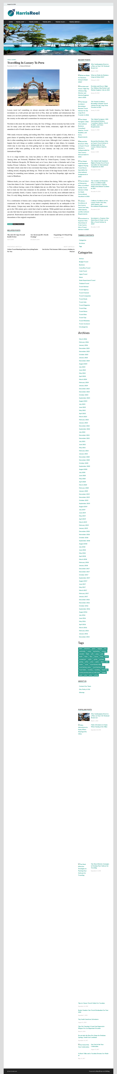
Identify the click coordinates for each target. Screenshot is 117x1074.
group (97, 654)
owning (95, 659)
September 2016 (84, 609)
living (101, 656)
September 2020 (84, 466)
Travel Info (47, 22)
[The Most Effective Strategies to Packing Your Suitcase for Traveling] (84, 864)
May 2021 (82, 447)
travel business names (85, 667)
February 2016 (84, 630)
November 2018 (84, 534)
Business (82, 265)
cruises (89, 651)
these (102, 662)
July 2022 (82, 432)
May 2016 (82, 621)
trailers (81, 664)
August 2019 (83, 506)
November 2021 (84, 438)
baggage (100, 648)
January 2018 (83, 565)
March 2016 (83, 627)
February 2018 (84, 562)
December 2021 (84, 435)
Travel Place (60, 22)
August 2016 (83, 612)
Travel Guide (33, 22)
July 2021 (82, 441)
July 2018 (82, 547)
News (81, 277)
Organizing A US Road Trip (63, 235)
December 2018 (84, 531)
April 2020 (82, 482)
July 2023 (82, 404)
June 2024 (82, 370)
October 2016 (83, 606)
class (105, 648)
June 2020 (82, 475)
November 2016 (84, 603)
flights (87, 654)
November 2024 (84, 361)
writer (90, 675)
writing (96, 675)
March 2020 (83, 485)
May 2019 (82, 516)
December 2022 (84, 426)
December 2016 (84, 599)
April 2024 (82, 376)
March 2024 (83, 379)
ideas (91, 656)
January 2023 (83, 423)
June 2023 (82, 407)
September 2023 (84, 398)
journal (96, 656)
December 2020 (84, 457)
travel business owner (98, 667)
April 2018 (82, 556)
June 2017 (82, 584)
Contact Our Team (85, 686)
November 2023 (84, 392)
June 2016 (82, 618)
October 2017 (83, 575)
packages (101, 659)
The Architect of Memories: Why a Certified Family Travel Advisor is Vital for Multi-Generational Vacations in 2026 (100, 184)
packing (81, 662)
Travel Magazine (84, 305)
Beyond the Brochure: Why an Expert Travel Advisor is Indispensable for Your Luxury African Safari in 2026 (99, 145)
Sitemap (81, 692)
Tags (80, 246)
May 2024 (82, 373)
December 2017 (84, 568)
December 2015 (84, 637)
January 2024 (83, 385)
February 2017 (84, 593)
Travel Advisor (84, 286)
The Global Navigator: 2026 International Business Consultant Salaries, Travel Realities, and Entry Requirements (99, 123)
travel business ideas (95, 664)
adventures (87, 648)
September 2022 (84, 429)
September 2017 (84, 578)
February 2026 (84, 342)
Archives (82, 243)
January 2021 (83, 454)
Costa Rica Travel (84, 268)
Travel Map (82, 308)
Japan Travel (83, 274)
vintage (104, 672)
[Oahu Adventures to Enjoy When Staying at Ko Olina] (84, 725)
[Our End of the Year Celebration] (84, 1045)
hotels (86, 656)
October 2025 (83, 354)
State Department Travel (87, 280)
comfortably (82, 651)
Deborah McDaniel (25, 66)
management (82, 659)
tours (107, 662)
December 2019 (84, 494)
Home (11, 22)
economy (104, 651)
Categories (82, 240)
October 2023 (83, 395)
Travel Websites (84, 320)
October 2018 (83, 537)
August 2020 (83, 469)
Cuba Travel (83, 271)
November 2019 (84, 497)
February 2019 (84, 525)
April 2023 (82, 413)
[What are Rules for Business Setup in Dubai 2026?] (84, 75)
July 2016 (82, 615)
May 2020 (82, 478)
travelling (20, 224)
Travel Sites (83, 314)
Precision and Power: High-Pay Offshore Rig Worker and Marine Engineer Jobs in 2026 (100, 88)
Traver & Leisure (84, 324)
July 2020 (82, 472)
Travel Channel (11, 59)
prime (91, 662)
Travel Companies (85, 296)
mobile (90, 659)
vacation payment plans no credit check (89, 672)
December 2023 (84, 388)
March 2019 (83, 522)
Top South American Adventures (88, 1019)
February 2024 (84, 382)
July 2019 (82, 509)
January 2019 (83, 528)
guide (102, 654)
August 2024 (83, 364)
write (85, 675)
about (80, 648)
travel (86, 664)
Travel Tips (82, 317)
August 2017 (83, 581)
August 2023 (83, 401)
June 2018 (82, 550)
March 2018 (83, 559)
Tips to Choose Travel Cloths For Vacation (91, 1003)
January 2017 (83, 596)
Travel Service (74, 22)
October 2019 (83, 500)
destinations (96, 651)
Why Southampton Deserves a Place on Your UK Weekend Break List (100, 66)
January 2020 (83, 491)
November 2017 (84, 571)
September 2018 (84, 540)
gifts (92, 654)
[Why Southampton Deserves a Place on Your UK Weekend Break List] (84, 64)
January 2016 (83, 634)
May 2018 (82, 553)
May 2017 (82, 587)
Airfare (81, 258)
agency (94, 648)
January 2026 (83, 345)
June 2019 (82, 513)
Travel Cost (20, 22)
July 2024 (82, 367)
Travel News (83, 311)
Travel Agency (83, 289)
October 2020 (83, 463)
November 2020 (84, 460)
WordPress (99, 1071)
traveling (90, 669)
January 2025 (83, 357)
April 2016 (82, 624)
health (80, 656)
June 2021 (82, 444)
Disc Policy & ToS (84, 689)
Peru (14, 224)
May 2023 (82, 410)
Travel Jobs (82, 302)
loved (106, 656)
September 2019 (84, 503)
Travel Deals (83, 299)
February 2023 (84, 419)
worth (80, 675)
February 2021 (84, 450)
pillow (86, 662)
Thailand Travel (84, 283)
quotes (97, 662)
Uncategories (83, 327)
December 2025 (84, 348)
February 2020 (84, 488)
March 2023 (83, 416)
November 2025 (84, 351)
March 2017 (83, 590)
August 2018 (83, 544)
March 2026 (83, 339)
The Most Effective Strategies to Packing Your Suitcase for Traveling (100, 866)
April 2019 (82, 519)
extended (81, 654)
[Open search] (108, 22)
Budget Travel (83, 262)
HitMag (107, 1071)
